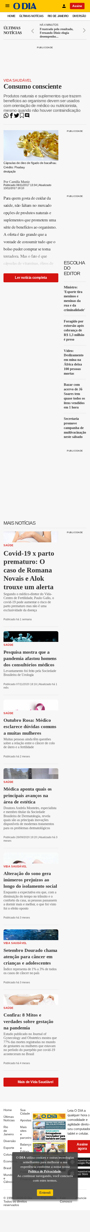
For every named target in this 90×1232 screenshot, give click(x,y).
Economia (10, 1161)
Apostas (25, 1120)
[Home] (24, 8)
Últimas (12, 30)
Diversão (79, 16)
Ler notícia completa (31, 277)
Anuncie (81, 1198)
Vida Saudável (17, 80)
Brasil (7, 1168)
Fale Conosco (66, 1199)
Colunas (9, 1154)
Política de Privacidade (44, 1171)
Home (11, 16)
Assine (77, 6)
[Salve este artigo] (21, 117)
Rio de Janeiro (58, 16)
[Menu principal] (7, 6)
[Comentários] (27, 117)
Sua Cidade (25, 1111)
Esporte (8, 1147)
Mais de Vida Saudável (35, 1082)
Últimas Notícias (31, 16)
